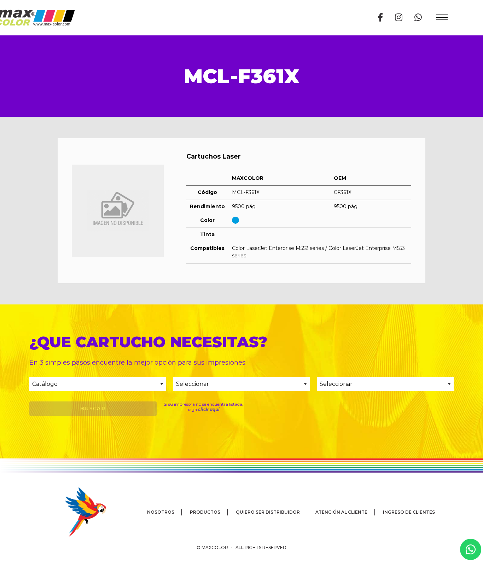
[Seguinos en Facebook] (380, 17)
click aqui (209, 409)
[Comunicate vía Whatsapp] (418, 17)
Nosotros (160, 512)
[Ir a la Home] (75, 511)
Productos (205, 512)
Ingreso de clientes (409, 512)
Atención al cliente (341, 512)
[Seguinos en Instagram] (398, 17)
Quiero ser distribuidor (268, 512)
